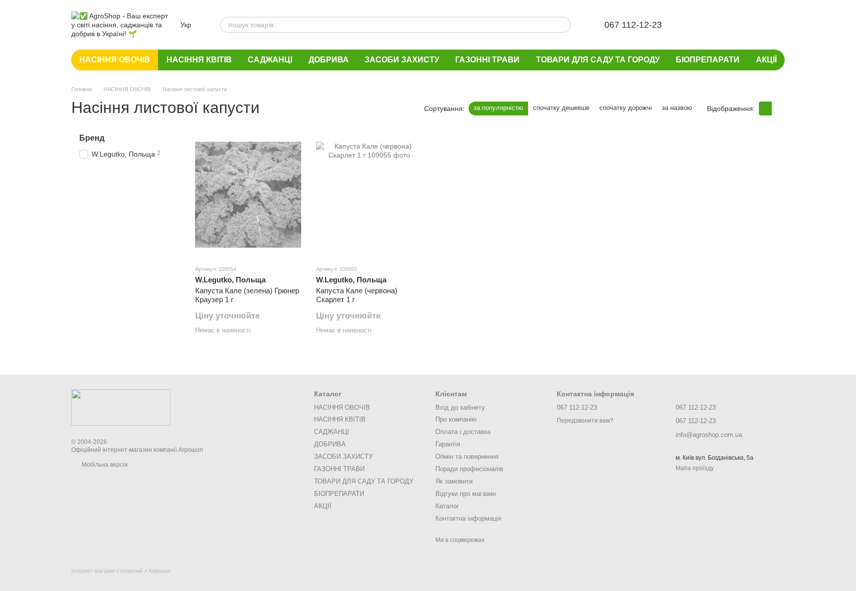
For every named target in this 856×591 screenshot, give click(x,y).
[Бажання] (699, 25)
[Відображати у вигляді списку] (778, 108)
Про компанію (456, 419)
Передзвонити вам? (585, 420)
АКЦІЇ (766, 59)
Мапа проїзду (695, 468)
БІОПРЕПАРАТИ (708, 59)
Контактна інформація (468, 518)
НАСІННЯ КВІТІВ (199, 59)
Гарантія (447, 444)
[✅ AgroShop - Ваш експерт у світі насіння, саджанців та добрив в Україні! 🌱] (120, 407)
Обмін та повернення (466, 456)
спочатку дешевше (561, 107)
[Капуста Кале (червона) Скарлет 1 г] (369, 195)
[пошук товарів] (563, 25)
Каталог (447, 506)
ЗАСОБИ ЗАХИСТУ (402, 59)
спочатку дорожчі (625, 107)
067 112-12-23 (633, 24)
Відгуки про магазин (465, 493)
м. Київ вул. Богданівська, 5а (714, 457)
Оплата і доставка (462, 431)
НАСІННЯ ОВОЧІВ (114, 59)
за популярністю (498, 107)
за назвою (677, 107)
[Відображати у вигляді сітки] (765, 108)
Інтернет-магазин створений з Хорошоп (121, 571)
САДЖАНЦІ (270, 59)
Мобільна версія (104, 464)
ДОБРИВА (329, 59)
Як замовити (454, 481)
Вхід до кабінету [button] (460, 407)
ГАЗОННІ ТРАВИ (487, 59)
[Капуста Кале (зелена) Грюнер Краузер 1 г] (248, 195)
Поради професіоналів (469, 469)
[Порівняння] (725, 25)
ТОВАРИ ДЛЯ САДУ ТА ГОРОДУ (598, 59)
